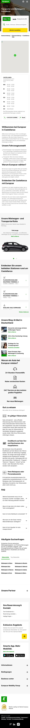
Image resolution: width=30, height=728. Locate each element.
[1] (13, 258)
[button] (15, 55)
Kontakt (9, 719)
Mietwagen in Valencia (21, 566)
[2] (16, 258)
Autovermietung (5, 35)
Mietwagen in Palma (6, 563)
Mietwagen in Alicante (21, 563)
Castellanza (26, 35)
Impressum (24, 717)
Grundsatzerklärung (17, 719)
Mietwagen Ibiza (5, 566)
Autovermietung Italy (16, 36)
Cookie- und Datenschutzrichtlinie (10, 717)
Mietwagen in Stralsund (21, 573)
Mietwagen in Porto (6, 573)
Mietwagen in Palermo (7, 569)
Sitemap (3, 719)
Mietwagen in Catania (21, 569)
